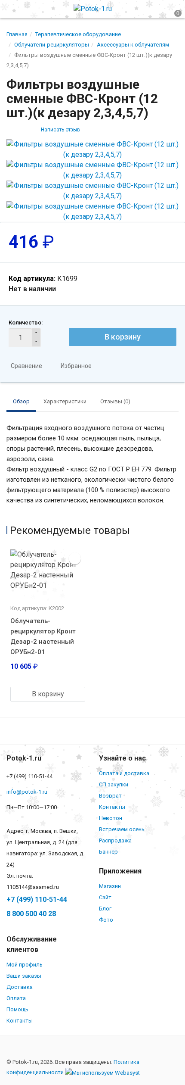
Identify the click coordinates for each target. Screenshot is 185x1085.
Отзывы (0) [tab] (115, 401)
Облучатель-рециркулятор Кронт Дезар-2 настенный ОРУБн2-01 (43, 636)
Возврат (110, 795)
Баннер (108, 851)
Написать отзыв (60, 130)
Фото (106, 920)
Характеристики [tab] (64, 401)
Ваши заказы (23, 976)
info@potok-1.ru (26, 792)
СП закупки (113, 784)
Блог (105, 908)
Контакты (112, 807)
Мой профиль (24, 964)
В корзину (123, 336)
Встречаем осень (122, 829)
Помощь (17, 1009)
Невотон (110, 818)
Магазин (110, 886)
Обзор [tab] (21, 401)
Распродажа (115, 840)
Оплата (16, 998)
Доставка (19, 987)
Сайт (105, 897)
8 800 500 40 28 (31, 914)
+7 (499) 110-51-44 (36, 899)
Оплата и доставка (124, 773)
